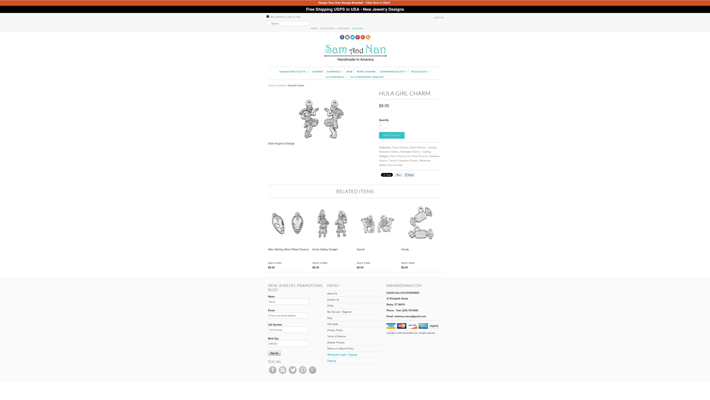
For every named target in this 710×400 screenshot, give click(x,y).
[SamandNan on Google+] (363, 38)
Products (281, 85)
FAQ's (330, 305)
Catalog (357, 28)
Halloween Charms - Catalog (415, 151)
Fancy (409, 175)
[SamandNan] (355, 53)
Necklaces (419, 71)
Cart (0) (439, 17)
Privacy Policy (335, 330)
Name (271, 296)
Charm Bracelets (393, 71)
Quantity (384, 120)
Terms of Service (336, 336)
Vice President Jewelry (367, 77)
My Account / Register (339, 312)
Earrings (334, 71)
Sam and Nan (395, 165)
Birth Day (273, 338)
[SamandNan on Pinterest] (358, 38)
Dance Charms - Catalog (423, 147)
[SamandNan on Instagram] (347, 38)
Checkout (343, 28)
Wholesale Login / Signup (342, 354)
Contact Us (333, 299)
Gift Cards (332, 324)
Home (314, 28)
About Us (332, 293)
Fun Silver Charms (417, 156)
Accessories (336, 77)
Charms (317, 71)
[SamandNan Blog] (368, 38)
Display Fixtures (336, 342)
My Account (327, 28)
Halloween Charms (389, 151)
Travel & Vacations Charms (403, 160)
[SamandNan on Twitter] (352, 38)
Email (271, 310)
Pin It (398, 175)
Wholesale (425, 160)
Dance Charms (400, 147)
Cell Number (275, 324)
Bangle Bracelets (293, 71)
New (349, 71)
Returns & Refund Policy (340, 348)
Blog (329, 318)
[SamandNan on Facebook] (342, 38)
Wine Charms (366, 71)
